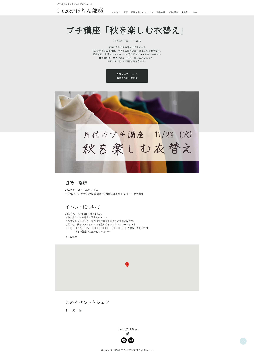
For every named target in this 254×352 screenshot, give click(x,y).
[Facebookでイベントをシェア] (66, 310)
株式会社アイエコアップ (124, 350)
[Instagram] (131, 340)
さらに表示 (71, 237)
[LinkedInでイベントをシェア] (81, 310)
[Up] (243, 341)
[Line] (124, 340)
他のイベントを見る (127, 78)
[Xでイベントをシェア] (73, 310)
